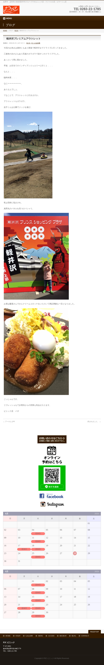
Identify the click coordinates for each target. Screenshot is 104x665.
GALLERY (29, 636)
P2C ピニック (49, 658)
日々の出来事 (35, 43)
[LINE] (52, 489)
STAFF (18, 636)
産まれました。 (94, 421)
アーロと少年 (9, 421)
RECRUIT (63, 636)
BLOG (16, 30)
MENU (40, 636)
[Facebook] (52, 498)
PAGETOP (94, 632)
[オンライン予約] (52, 463)
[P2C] (27, 11)
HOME (5, 30)
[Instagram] (52, 506)
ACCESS (51, 636)
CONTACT (85, 636)
